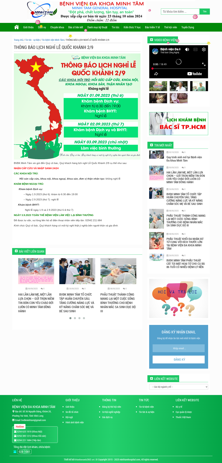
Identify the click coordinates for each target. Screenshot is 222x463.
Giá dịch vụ (107, 417)
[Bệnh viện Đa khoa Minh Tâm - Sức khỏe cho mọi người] (179, 86)
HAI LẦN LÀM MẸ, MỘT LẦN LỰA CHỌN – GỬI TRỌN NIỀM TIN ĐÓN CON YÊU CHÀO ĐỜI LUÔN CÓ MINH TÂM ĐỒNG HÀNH (185, 177)
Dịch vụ (42, 27)
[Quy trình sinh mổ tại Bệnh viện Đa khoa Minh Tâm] (156, 154)
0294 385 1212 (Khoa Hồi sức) (31, 435)
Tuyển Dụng (187, 27)
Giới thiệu (28, 27)
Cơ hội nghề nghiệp (111, 412)
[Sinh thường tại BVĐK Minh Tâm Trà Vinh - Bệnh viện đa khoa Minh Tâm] (179, 98)
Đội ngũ (69, 417)
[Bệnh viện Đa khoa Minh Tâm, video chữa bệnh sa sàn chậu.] (199, 86)
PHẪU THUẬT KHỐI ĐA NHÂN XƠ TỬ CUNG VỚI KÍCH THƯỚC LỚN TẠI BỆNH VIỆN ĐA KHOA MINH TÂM (118, 300)
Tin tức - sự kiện (32, 39)
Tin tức (115, 27)
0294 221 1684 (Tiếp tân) (28, 440)
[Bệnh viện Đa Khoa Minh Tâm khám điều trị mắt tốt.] (158, 86)
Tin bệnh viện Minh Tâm (53, 39)
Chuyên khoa (57, 27)
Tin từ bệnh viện (146, 406)
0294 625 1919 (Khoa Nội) (29, 431)
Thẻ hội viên (170, 27)
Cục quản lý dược (184, 412)
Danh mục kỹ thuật (97, 27)
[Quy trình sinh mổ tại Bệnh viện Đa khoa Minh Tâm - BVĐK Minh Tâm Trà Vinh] (158, 98)
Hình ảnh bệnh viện (75, 422)
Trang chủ (18, 39)
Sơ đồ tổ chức (72, 412)
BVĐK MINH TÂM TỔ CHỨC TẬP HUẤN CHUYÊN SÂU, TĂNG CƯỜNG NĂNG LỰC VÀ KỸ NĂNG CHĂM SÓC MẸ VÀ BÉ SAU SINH (35, 302)
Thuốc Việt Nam (183, 417)
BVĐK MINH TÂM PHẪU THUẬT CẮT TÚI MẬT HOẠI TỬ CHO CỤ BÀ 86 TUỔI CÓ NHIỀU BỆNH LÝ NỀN (185, 263)
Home (16, 27)
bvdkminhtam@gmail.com (33, 420)
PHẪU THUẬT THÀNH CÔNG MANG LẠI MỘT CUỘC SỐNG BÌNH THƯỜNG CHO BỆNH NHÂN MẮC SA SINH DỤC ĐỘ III (77, 302)
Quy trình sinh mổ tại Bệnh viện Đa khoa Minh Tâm (184, 158)
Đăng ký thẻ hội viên (111, 406)
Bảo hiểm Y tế (152, 27)
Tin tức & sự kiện (146, 412)
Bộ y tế (179, 406)
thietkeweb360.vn (84, 459)
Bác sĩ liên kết (75, 27)
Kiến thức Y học (132, 27)
